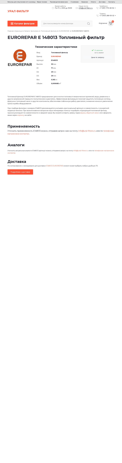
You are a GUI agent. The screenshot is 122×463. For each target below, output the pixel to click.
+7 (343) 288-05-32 (106, 16)
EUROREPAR (56, 56)
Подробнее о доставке (20, 172)
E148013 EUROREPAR (54, 166)
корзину (20, 115)
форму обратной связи (89, 113)
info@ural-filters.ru (86, 8)
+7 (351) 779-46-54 (106, 8)
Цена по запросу (97, 57)
